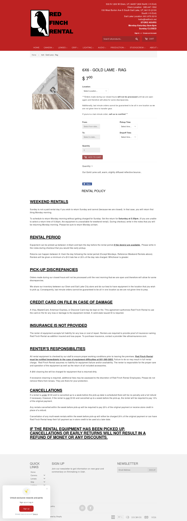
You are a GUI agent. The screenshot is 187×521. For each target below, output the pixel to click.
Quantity (86, 145)
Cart (151, 39)
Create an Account (149, 33)
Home (34, 55)
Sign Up (152, 470)
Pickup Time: (125, 122)
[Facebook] (90, 508)
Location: (86, 86)
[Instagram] (82, 508)
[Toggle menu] (44, 475)
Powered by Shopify (54, 516)
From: (84, 122)
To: (83, 132)
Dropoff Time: (126, 132)
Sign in (137, 33)
